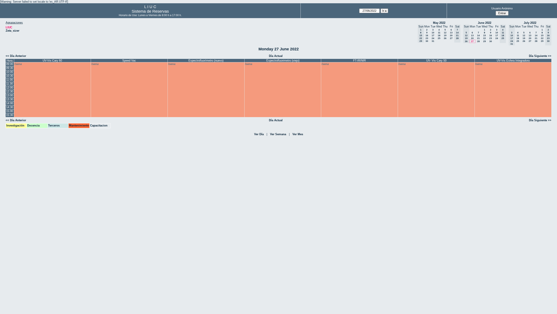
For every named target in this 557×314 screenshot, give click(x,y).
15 (484, 35)
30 (427, 41)
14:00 (9, 103)
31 (433, 41)
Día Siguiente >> (540, 56)
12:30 (9, 91)
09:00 (9, 64)
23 (427, 38)
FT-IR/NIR (359, 60)
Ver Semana (278, 134)
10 (433, 32)
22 (484, 38)
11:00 (9, 79)
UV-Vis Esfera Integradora (513, 60)
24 (433, 38)
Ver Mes (297, 134)
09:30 (9, 68)
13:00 (9, 95)
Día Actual (276, 56)
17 (433, 35)
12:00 (9, 87)
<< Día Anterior (16, 56)
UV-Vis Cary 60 (52, 60)
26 (445, 38)
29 (484, 41)
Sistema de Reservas (150, 11)
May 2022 (439, 22)
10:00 (9, 71)
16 (427, 35)
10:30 (9, 75)
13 (451, 32)
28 (478, 41)
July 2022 (530, 22)
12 (445, 32)
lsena (18, 64)
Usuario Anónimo (502, 8)
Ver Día (259, 134)
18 (439, 35)
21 (478, 38)
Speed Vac (129, 60)
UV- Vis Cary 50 (436, 60)
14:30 (9, 107)
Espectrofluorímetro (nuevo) (205, 60)
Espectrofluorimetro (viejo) (282, 60)
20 (451, 35)
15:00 (9, 111)
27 (451, 38)
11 (439, 32)
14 (478, 35)
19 (445, 35)
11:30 (9, 83)
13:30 (9, 99)
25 (439, 38)
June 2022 (484, 22)
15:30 (9, 115)
